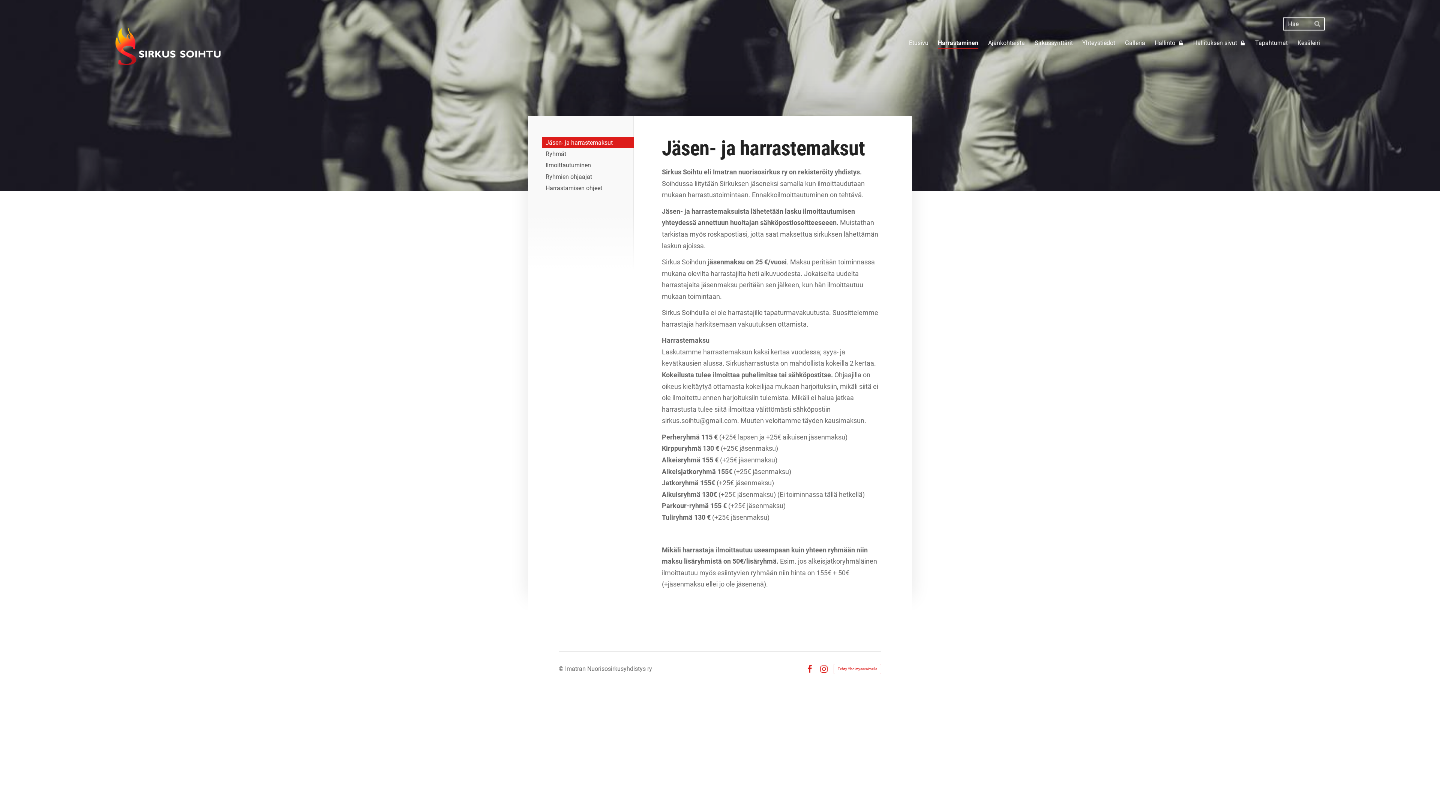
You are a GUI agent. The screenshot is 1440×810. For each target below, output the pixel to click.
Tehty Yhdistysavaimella (857, 669)
